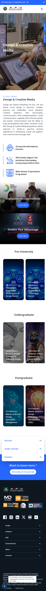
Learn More (23, 205)
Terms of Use (19, 588)
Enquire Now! (44, 38)
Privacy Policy (7, 588)
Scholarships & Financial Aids (23, 472)
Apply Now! (44, 27)
